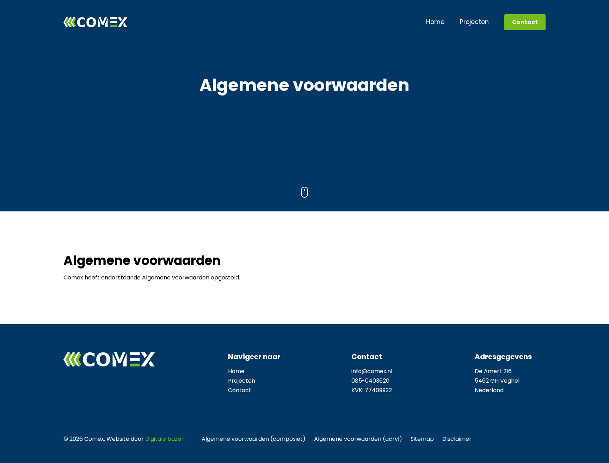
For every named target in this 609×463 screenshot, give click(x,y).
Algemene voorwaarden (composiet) (254, 439)
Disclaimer (457, 439)
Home (435, 22)
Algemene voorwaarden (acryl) (358, 439)
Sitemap (422, 439)
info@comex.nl (371, 371)
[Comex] (95, 22)
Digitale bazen (165, 439)
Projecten (474, 22)
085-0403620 (370, 381)
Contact (525, 22)
